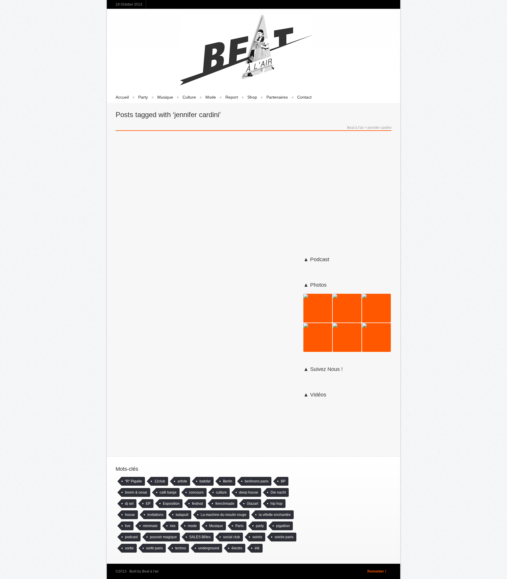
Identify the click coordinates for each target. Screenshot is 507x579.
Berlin (227, 481)
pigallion (283, 526)
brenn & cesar (136, 492)
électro (236, 548)
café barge (168, 492)
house (130, 515)
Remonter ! (376, 571)
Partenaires (277, 97)
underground (208, 548)
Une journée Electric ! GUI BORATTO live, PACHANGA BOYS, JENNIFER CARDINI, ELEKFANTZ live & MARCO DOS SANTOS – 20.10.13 (159, 256)
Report (231, 97)
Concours (133, 236)
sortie (129, 548)
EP (148, 504)
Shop (252, 97)
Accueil (122, 97)
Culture (189, 97)
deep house (248, 492)
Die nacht (278, 492)
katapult (182, 515)
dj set (129, 504)
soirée (257, 537)
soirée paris (284, 537)
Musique (165, 97)
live (128, 526)
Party (143, 97)
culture (221, 492)
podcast (131, 537)
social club (231, 537)
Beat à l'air (355, 128)
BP (283, 481)
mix (172, 526)
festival (197, 504)
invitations (155, 515)
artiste (182, 481)
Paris (239, 526)
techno (180, 548)
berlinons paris (256, 481)
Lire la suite (132, 363)
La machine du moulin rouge (223, 515)
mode (192, 526)
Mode (210, 97)
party (260, 526)
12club (159, 481)
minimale (150, 526)
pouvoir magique (163, 537)
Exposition (171, 504)
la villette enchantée (275, 515)
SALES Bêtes (200, 537)
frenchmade (224, 504)
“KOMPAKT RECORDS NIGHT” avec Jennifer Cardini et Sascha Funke (249, 205)
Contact (304, 97)
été (257, 548)
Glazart (252, 504)
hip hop (277, 504)
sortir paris (154, 548)
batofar (205, 481)
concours (196, 492)
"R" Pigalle (133, 481)
